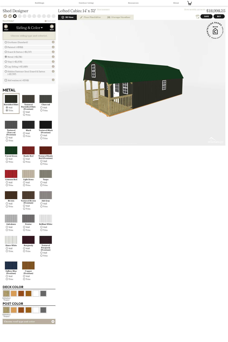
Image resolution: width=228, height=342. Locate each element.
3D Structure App (215, 140)
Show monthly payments (194, 9)
